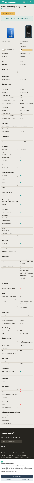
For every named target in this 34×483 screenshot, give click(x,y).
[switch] (4, 50)
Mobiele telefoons (6, 452)
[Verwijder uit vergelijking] (21, 50)
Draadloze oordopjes (6, 457)
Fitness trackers (21, 455)
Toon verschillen (10, 49)
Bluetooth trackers (19, 457)
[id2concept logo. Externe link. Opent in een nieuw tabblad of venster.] (2, 462)
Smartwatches (11, 455)
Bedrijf (3, 446)
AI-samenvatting (9, 13)
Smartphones (23, 452)
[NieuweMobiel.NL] (10, 2)
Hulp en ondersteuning (9, 441)
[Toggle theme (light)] (24, 2)
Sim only (15, 452)
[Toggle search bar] (27, 2)
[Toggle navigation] (2, 2)
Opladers (28, 457)
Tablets (3, 455)
